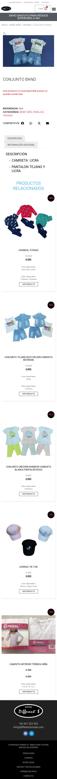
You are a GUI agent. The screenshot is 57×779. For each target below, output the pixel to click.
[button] (4, 33)
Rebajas (38, 111)
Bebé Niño (15, 25)
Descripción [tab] (14, 138)
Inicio (4, 25)
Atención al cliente (31, 2)
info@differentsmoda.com (28, 727)
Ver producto (28, 284)
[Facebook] (25, 733)
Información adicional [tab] (21, 144)
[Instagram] (31, 733)
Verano (27, 25)
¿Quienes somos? (15, 2)
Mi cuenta (45, 2)
